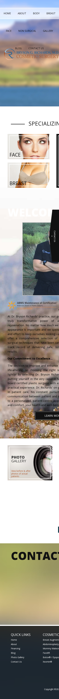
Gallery (48, 31)
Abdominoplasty (51, 644)
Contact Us (36, 48)
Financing (15, 648)
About (22, 13)
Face (8, 31)
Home (7, 13)
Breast (51, 13)
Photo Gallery (17, 657)
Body (36, 13)
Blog (18, 48)
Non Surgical (27, 31)
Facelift (46, 652)
